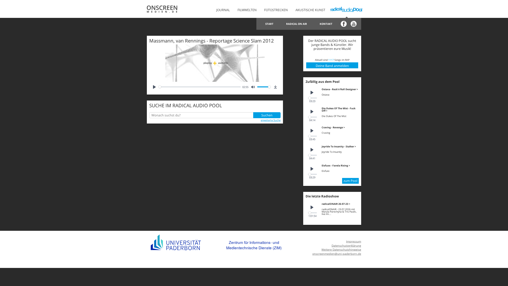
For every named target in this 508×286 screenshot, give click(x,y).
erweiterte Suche (271, 120)
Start (269, 24)
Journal (223, 10)
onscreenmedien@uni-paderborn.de (336, 254)
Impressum (353, 241)
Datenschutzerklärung (346, 245)
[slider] (200, 87)
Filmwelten (247, 10)
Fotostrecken (276, 10)
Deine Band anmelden (332, 66)
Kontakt (326, 24)
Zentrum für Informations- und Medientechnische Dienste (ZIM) (254, 245)
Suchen (266, 115)
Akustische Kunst (310, 10)
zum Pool (350, 181)
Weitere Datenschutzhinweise (341, 249)
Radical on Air (296, 24)
